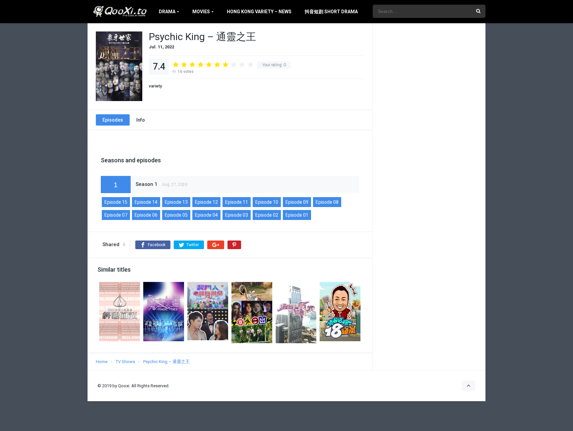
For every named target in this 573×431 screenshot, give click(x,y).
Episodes (112, 120)
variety (155, 86)
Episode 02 (266, 215)
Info (140, 120)
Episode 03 (236, 215)
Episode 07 (115, 215)
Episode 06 (146, 215)
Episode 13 (176, 202)
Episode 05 (176, 215)
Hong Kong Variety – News (259, 11)
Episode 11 (236, 202)
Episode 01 (297, 215)
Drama (167, 11)
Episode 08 (327, 202)
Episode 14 (146, 202)
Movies (201, 11)
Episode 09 (297, 202)
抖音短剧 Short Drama (331, 11)
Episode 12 (206, 202)
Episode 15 (115, 202)
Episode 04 (206, 215)
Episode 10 (266, 202)
